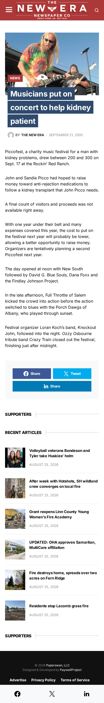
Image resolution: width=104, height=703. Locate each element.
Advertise (18, 680)
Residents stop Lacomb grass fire (59, 606)
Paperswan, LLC (58, 665)
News (15, 78)
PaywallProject (71, 670)
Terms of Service (75, 680)
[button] (9, 10)
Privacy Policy (43, 680)
